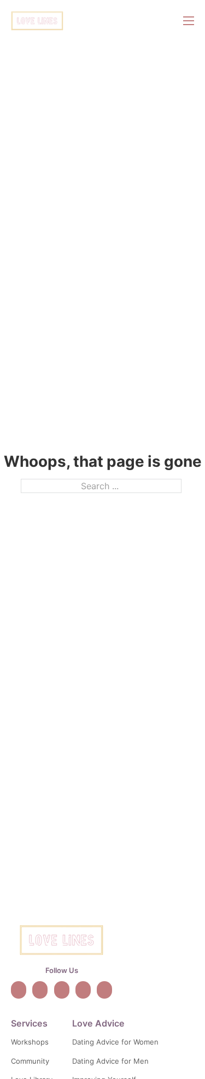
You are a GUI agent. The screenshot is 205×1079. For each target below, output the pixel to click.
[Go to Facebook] (83, 990)
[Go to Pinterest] (104, 990)
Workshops (30, 1041)
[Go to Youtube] (61, 990)
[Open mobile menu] (188, 20)
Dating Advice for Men (110, 1061)
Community (30, 1061)
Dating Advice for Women (115, 1041)
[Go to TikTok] (18, 990)
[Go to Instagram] (40, 990)
